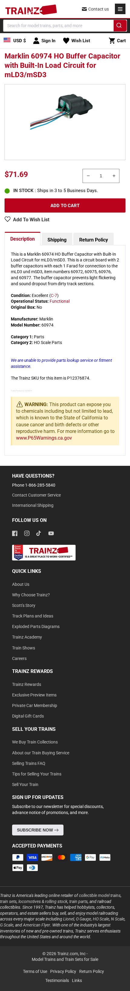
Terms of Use (35, 971)
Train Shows (23, 647)
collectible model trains (100, 895)
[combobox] (65, 26)
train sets (8, 901)
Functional (60, 301)
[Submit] (119, 26)
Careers (19, 658)
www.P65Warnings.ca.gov (44, 438)
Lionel (68, 919)
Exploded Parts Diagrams (36, 626)
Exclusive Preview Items (34, 695)
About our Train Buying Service (40, 752)
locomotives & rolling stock (42, 901)
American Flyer (36, 925)
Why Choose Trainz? (31, 594)
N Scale (118, 919)
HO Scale (101, 919)
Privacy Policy (63, 971)
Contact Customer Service (36, 495)
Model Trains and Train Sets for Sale (65, 959)
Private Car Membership (34, 705)
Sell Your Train (25, 784)
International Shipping (33, 505)
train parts (78, 901)
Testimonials (57, 980)
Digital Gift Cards (28, 716)
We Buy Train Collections (35, 742)
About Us (20, 584)
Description (22, 239)
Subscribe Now (35, 830)
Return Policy (93, 240)
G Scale (6, 925)
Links (77, 980)
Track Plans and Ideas (32, 616)
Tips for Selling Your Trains (36, 774)
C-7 (54, 295)
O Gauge (83, 919)
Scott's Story (23, 605)
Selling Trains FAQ (28, 763)
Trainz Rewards (26, 684)
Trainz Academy (27, 637)
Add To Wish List (31, 220)
